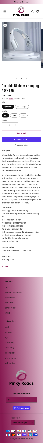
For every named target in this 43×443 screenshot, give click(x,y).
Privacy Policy (9, 343)
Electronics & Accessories (13, 293)
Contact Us (8, 332)
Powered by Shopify (27, 439)
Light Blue (8, 107)
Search (7, 327)
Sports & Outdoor (10, 308)
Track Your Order (10, 363)
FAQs (6, 338)
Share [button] (6, 266)
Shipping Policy (10, 353)
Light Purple (21, 107)
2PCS (14, 115)
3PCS (23, 115)
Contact (7, 313)
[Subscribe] (34, 400)
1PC (5, 115)
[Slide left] (16, 78)
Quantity (4, 120)
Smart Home (9, 303)
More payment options (21, 145)
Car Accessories (10, 298)
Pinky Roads (18, 439)
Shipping (11, 98)
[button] (4, 11)
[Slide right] (26, 78)
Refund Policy (9, 348)
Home (6, 287)
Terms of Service (10, 358)
